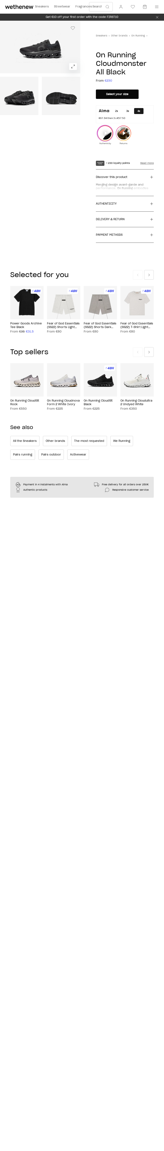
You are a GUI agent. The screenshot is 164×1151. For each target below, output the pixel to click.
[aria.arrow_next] (149, 275)
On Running (138, 36)
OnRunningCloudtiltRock (24, 402)
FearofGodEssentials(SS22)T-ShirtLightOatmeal (136, 325)
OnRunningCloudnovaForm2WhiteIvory (63, 402)
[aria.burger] (156, 7)
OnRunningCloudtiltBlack (98, 402)
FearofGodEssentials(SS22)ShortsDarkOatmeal (100, 325)
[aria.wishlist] (133, 7)
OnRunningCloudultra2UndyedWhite (136, 402)
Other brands (119, 36)
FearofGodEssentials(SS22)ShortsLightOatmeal (63, 325)
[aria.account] (121, 7)
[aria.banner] (157, 17)
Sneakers (101, 36)
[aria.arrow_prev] (137, 275)
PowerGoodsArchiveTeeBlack (26, 325)
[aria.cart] (145, 7)
